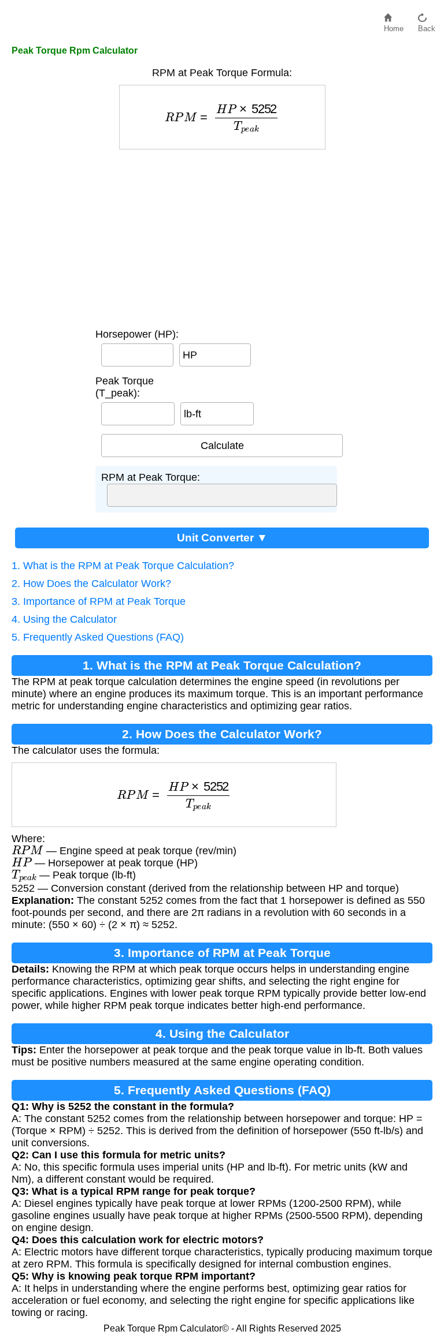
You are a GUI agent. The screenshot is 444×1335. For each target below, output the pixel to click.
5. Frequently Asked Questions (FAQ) (98, 637)
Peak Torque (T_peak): (124, 387)
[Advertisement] (222, 236)
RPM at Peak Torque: (150, 477)
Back (426, 25)
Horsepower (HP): (137, 334)
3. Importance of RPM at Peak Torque (99, 601)
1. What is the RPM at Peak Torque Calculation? (123, 565)
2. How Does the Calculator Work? (91, 583)
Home (394, 25)
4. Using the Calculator (64, 619)
